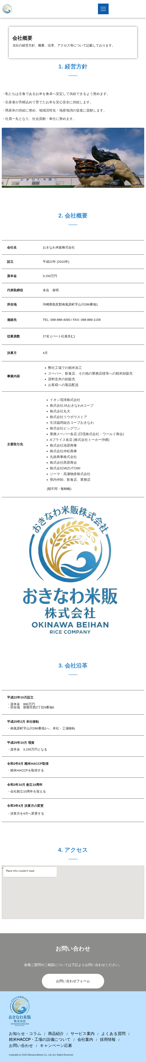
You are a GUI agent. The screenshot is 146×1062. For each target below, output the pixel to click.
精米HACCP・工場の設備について (40, 1039)
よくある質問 (113, 1033)
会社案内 (85, 1039)
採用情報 (108, 1039)
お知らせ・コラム (25, 1033)
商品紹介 (56, 1033)
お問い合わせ (21, 1045)
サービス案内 (83, 1033)
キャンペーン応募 (56, 1045)
